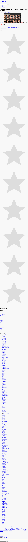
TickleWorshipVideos (4, 494)
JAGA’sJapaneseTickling (4, 394)
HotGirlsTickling (3, 391)
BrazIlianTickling (3, 350)
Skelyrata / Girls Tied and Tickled (5, 448)
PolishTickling (3, 431)
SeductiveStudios (3, 443)
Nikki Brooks (24, 528)
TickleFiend (3, 482)
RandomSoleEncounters (4, 434)
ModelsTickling (3, 416)
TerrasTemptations (4, 457)
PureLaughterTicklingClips (4, 432)
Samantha (14, 529)
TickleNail (3, 488)
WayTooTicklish (3, 520)
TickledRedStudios (4, 481)
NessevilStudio (3, 419)
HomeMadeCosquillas (4, 390)
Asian (1, 328)
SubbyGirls (3, 456)
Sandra (15, 529)
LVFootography (3, 407)
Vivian (4, 531)
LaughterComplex (4, 401)
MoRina (2, 417)
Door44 (2, 366)
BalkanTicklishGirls (4, 343)
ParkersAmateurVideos (4, 425)
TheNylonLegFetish (4, 467)
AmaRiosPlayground (4, 337)
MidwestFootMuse (4, 411)
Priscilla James (5, 529)
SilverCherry (3, 447)
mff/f (6, 528)
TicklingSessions (3, 506)
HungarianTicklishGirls (4, 392)
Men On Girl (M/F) (2, 327)
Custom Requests (3, 7)
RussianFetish (3, 438)
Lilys (2, 405)
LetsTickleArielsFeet (4, 404)
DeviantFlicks (3, 363)
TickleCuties (3, 480)
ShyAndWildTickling (4, 446)
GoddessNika (3, 385)
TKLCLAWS (3, 514)
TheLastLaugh (3, 466)
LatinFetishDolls (3, 400)
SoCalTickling (3, 450)
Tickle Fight (1, 530)
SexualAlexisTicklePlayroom (5, 445)
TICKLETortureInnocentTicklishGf (5, 493)
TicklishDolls (3, 508)
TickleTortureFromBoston (3, 12)
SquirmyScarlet (4, 367)
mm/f (13, 528)
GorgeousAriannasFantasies (6, 413)
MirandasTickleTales (4, 414)
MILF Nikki (12, 528)
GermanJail (3, 383)
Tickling (4, 497)
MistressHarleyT (3, 415)
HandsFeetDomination (4, 387)
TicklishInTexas (3, 511)
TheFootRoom (4, 472)
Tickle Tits (1, 320)
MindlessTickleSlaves (4, 412)
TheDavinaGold (3, 460)
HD (3, 527)
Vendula (25, 530)
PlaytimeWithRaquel (4, 429)
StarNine (3, 455)
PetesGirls (3, 427)
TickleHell (4, 380)
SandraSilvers (3, 442)
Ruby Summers (11, 529)
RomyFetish (3, 436)
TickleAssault (3, 477)
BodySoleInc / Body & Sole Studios (5, 347)
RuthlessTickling (3, 440)
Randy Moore (8, 529)
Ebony (1, 330)
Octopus (2, 423)
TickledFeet (4, 498)
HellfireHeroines (3, 389)
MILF (1, 329)
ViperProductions (3, 519)
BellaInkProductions (4, 345)
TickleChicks (3, 479)
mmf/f (15, 528)
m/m (1, 528)
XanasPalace (3, 522)
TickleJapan (3, 486)
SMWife (2, 449)
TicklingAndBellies (4, 499)
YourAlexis (3, 523)
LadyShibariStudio (4, 399)
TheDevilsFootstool (4, 461)
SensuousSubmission (4, 444)
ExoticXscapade (3, 373)
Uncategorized (3, 524)
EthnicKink (3, 371)
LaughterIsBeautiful (4, 402)
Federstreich (3, 375)
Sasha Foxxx (17, 529)
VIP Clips (1, 531)
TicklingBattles (3, 501)
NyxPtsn (3, 422)
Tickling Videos (3, 1)
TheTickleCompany (4, 469)
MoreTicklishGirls (5, 510)
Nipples (26, 528)
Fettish (2, 377)
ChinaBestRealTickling (4, 356)
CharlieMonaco (3, 355)
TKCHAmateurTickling (4, 513)
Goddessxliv (3, 386)
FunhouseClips (3, 382)
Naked (17, 528)
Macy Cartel (4, 528)
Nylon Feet (1, 529)
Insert (7, 541)
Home (2, 5)
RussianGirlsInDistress (4, 439)
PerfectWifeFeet (3, 426)
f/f (11, 526)
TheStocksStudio (3, 468)
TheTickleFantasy (3, 471)
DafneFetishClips (3, 362)
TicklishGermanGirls (4, 509)
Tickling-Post (3, 496)
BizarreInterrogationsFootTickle (5, 346)
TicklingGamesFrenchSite (4, 503)
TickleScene (3, 489)
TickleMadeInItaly (4, 487)
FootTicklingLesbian (4, 381)
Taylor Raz (23, 529)
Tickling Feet (4, 28)
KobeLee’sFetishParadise (4, 396)
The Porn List (1, 536)
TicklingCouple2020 (4, 502)
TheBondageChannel (5, 470)
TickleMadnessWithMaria (6, 368)
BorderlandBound (4, 349)
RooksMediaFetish (4, 437)
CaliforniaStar (3, 352)
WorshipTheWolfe (4, 521)
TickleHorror (3, 485)
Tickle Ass (25, 529)
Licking (20, 527)
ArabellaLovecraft (4, 339)
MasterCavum (3, 410)
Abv (2, 335)
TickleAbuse (3, 475)
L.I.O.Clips (3, 398)
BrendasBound (3, 351)
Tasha (20, 529)
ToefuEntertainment (4, 515)
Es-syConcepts (3, 372)
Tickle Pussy (1, 321)
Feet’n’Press (3, 376)
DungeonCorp (3, 369)
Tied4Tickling (3, 512)
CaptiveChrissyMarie (4, 354)
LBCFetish (3, 403)
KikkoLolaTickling (4, 397)
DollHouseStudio (3, 365)
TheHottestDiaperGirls (4, 465)
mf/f (5, 528)
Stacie (19, 529)
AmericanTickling (4, 338)
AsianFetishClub (3, 340)
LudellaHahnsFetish (4, 406)
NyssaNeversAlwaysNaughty (5, 421)
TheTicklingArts (3, 473)
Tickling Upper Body (2, 314)
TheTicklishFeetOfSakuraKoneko (5, 474)
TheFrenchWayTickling (4, 464)
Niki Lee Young (19, 528)
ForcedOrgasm (23, 526)
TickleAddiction (3, 476)
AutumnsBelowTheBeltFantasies (5, 342)
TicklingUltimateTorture (4, 507)
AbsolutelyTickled (4, 334)
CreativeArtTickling (4, 360)
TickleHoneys (3, 484)
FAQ (2, 6)
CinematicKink (3, 358)
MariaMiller (3, 409)
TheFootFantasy (3, 463)
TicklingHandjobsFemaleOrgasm (5, 504)
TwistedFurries (3, 517)
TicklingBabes (3, 500)
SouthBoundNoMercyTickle (5, 452)
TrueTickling (3, 516)
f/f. (12, 526)
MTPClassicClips (3, 418)
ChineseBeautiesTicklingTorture (5, 357)
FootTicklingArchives (5, 492)
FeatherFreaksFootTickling (4, 374)
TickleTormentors (3, 490)
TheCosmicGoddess (4, 459)
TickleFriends (3, 483)
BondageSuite (3, 348)
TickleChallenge (3, 478)
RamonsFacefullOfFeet (4, 433)
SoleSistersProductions (4, 451)
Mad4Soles (3, 408)
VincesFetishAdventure (4, 518)
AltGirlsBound (3, 336)
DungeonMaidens (3, 370)
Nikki (21, 528)
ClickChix (3, 359)
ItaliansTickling (3, 393)
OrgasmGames (3, 424)
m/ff (0, 528)
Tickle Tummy (1, 322)
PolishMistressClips (4, 430)
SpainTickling (3, 453)
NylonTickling (3, 420)
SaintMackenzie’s (3, 441)
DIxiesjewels (3, 364)
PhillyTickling (3, 428)
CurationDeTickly (4, 361)
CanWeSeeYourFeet (4, 353)
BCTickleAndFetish (4, 344)
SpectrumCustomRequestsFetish (5, 454)
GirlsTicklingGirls (4, 384)
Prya (6, 529)
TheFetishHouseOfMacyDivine (5, 462)
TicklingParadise (3, 505)
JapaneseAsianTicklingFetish (5, 395)
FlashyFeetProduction (4, 379)
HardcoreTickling (3, 388)
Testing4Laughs (3, 458)
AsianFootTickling (4, 341)
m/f (2, 28)
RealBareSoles (3, 435)
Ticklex (2, 495)
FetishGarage (3, 378)
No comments (9, 12)
